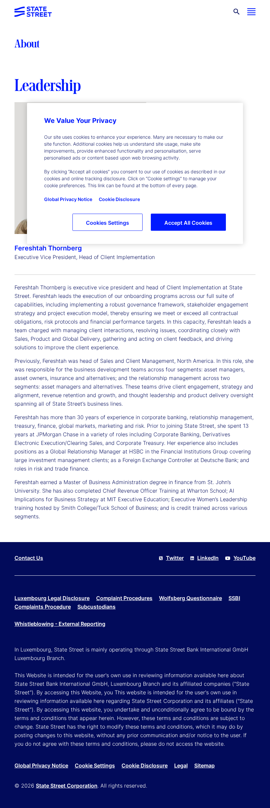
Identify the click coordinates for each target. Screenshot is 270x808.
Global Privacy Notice (41, 765)
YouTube (244, 558)
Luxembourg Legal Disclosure (52, 598)
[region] (135, 173)
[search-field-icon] (236, 12)
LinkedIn (208, 558)
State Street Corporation (66, 785)
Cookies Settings (107, 222)
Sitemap (204, 765)
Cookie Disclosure (145, 765)
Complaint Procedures (124, 598)
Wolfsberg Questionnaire (190, 598)
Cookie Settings (95, 765)
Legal (181, 765)
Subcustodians (96, 606)
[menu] (251, 12)
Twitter (175, 558)
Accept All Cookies (188, 222)
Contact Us (28, 558)
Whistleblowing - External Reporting (59, 623)
